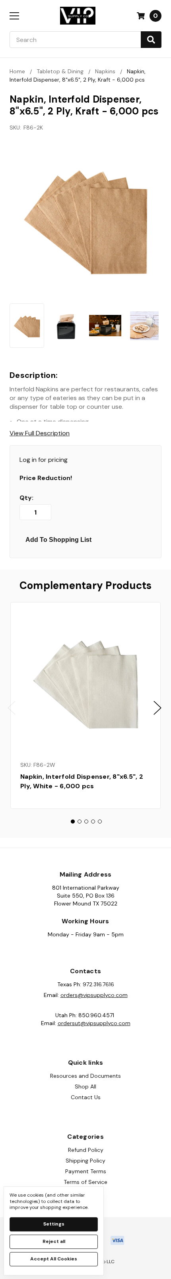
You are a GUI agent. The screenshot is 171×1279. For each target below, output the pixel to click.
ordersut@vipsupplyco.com (94, 1023)
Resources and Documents (85, 1075)
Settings (53, 1224)
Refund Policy (85, 1149)
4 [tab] (93, 821)
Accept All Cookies (53, 1259)
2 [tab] (80, 821)
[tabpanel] (85, 705)
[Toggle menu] (14, 16)
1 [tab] (73, 821)
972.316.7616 (98, 984)
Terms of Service (85, 1182)
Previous (11, 708)
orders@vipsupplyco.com (94, 995)
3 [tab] (86, 821)
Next (157, 708)
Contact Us (86, 1097)
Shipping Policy (85, 1160)
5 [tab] (100, 821)
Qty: (26, 498)
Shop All (85, 1086)
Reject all (54, 1241)
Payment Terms (85, 1171)
